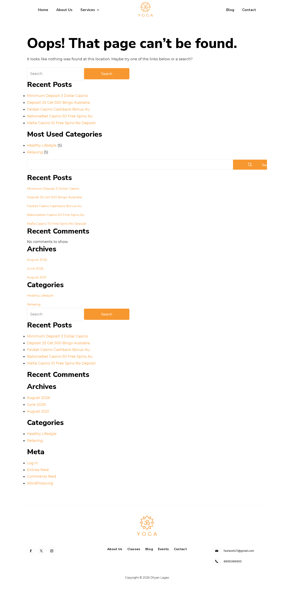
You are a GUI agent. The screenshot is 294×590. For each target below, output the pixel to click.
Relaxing (35, 152)
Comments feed (41, 476)
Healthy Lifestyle (42, 145)
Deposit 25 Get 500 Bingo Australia (58, 102)
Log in (32, 463)
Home (43, 9)
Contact (249, 9)
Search (264, 165)
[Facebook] (31, 551)
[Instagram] (52, 551)
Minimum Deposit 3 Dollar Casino (57, 96)
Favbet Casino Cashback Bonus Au (58, 109)
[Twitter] (41, 551)
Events (163, 549)
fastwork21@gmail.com (239, 550)
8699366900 (233, 561)
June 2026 (35, 268)
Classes (133, 549)
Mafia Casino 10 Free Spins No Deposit (61, 123)
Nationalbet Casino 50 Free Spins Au (60, 116)
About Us (64, 9)
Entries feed (38, 470)
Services (87, 9)
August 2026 (37, 260)
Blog (230, 9)
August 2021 (36, 277)
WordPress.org (40, 483)
